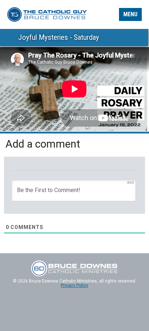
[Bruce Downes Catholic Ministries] (47, 13)
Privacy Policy (74, 285)
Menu (130, 14)
